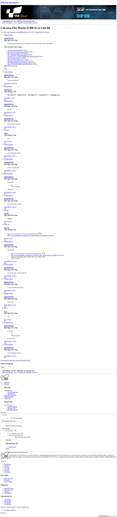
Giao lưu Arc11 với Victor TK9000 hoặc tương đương (22, 56)
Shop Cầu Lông (8, 478)
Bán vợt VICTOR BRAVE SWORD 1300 (19, 64)
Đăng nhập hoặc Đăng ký (10, 2)
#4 (4, 114)
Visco (6, 133)
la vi (5, 311)
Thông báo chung (9, 488)
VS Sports (7, 480)
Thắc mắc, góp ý (8, 490)
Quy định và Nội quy (10, 510)
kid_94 (6, 228)
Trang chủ (7, 382)
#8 (4, 172)
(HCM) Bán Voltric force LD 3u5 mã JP (18, 62)
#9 (4, 194)
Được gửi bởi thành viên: (9, 421)
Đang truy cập (11, 408)
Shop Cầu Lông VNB (10, 395)
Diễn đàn (6, 384)
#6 (4, 143)
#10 (5, 208)
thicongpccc (8, 90)
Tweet (2, 367)
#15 (5, 292)
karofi (6, 213)
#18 (5, 343)
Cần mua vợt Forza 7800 (14, 50)
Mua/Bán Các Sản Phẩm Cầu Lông (19, 32)
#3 (4, 99)
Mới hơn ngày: (6, 428)
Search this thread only (17, 433)
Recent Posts (11, 394)
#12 (5, 240)
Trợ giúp (6, 491)
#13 (5, 263)
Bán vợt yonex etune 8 (14, 58)
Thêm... (7, 448)
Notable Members (12, 406)
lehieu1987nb (39, 32)
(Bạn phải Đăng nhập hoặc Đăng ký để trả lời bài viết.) (15, 360)
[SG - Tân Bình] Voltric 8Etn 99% (17, 55)
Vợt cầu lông (7, 499)
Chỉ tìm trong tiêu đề (16, 418)
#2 (4, 85)
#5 (4, 128)
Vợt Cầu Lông (8, 481)
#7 (4, 157)
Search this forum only (17, 435)
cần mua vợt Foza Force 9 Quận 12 (17, 61)
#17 (5, 321)
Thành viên (7, 398)
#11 (5, 223)
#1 (4, 67)
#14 (5, 277)
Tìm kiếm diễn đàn (13, 392)
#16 (5, 306)
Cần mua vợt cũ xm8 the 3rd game (17, 52)
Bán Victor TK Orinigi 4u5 (15, 59)
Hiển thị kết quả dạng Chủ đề (22, 437)
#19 (5, 357)
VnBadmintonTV (9, 397)
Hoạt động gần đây (13, 409)
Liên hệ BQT (7, 493)
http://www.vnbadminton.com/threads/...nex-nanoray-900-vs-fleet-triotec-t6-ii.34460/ (30, 235)
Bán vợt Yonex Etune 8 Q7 (15, 53)
